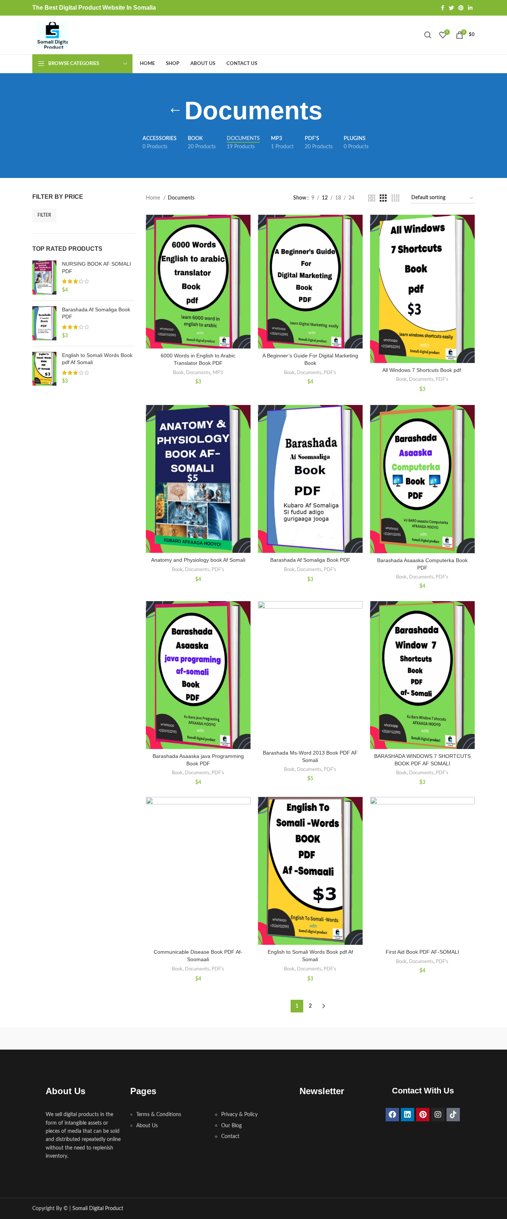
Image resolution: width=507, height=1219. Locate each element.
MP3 (218, 372)
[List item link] (168, 1115)
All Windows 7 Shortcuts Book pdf (422, 370)
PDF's (330, 372)
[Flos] (443, 1038)
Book (178, 372)
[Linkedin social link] (470, 8)
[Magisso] (126, 1038)
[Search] (428, 34)
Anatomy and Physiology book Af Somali (198, 560)
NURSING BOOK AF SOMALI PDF (96, 267)
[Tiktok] (453, 1114)
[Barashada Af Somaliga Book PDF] (44, 323)
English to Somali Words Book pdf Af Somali (97, 359)
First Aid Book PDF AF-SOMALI (422, 952)
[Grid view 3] (383, 198)
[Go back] (175, 110)
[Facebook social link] (443, 8)
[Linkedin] (407, 1114)
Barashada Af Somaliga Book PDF (96, 313)
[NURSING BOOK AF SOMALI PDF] (44, 277)
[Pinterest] (422, 1114)
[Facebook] (392, 1114)
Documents (198, 372)
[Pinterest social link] (461, 8)
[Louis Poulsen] (190, 1038)
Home (153, 198)
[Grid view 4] (395, 198)
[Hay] (379, 1038)
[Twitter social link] (451, 8)
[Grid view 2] (371, 198)
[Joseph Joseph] (316, 1038)
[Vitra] (63, 1038)
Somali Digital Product (97, 1208)
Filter (44, 215)
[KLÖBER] (253, 1038)
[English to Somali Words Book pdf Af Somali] (44, 369)
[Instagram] (438, 1114)
